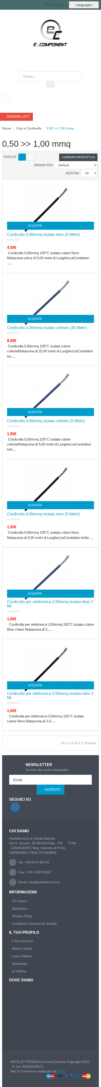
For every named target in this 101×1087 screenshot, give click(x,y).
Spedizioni (19, 908)
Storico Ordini (22, 948)
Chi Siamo (19, 901)
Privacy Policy (22, 916)
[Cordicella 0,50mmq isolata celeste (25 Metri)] (48, 301)
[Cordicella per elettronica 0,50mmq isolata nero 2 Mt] (48, 667)
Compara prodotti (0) (78, 157)
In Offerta (19, 971)
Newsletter (20, 964)
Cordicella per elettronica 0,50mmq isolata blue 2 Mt (50, 604)
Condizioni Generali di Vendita (34, 923)
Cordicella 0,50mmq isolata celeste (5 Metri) (46, 421)
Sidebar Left (18, 116)
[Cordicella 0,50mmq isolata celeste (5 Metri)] (48, 394)
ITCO (62, 1071)
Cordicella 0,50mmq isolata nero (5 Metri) (43, 235)
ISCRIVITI (52, 789)
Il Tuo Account (22, 941)
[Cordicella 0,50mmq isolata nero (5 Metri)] (48, 208)
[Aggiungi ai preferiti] (85, 226)
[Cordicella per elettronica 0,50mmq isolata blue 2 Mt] (48, 576)
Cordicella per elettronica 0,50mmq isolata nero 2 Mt (50, 695)
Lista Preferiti (21, 956)
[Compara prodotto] (68, 226)
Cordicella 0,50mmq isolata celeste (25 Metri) (47, 328)
